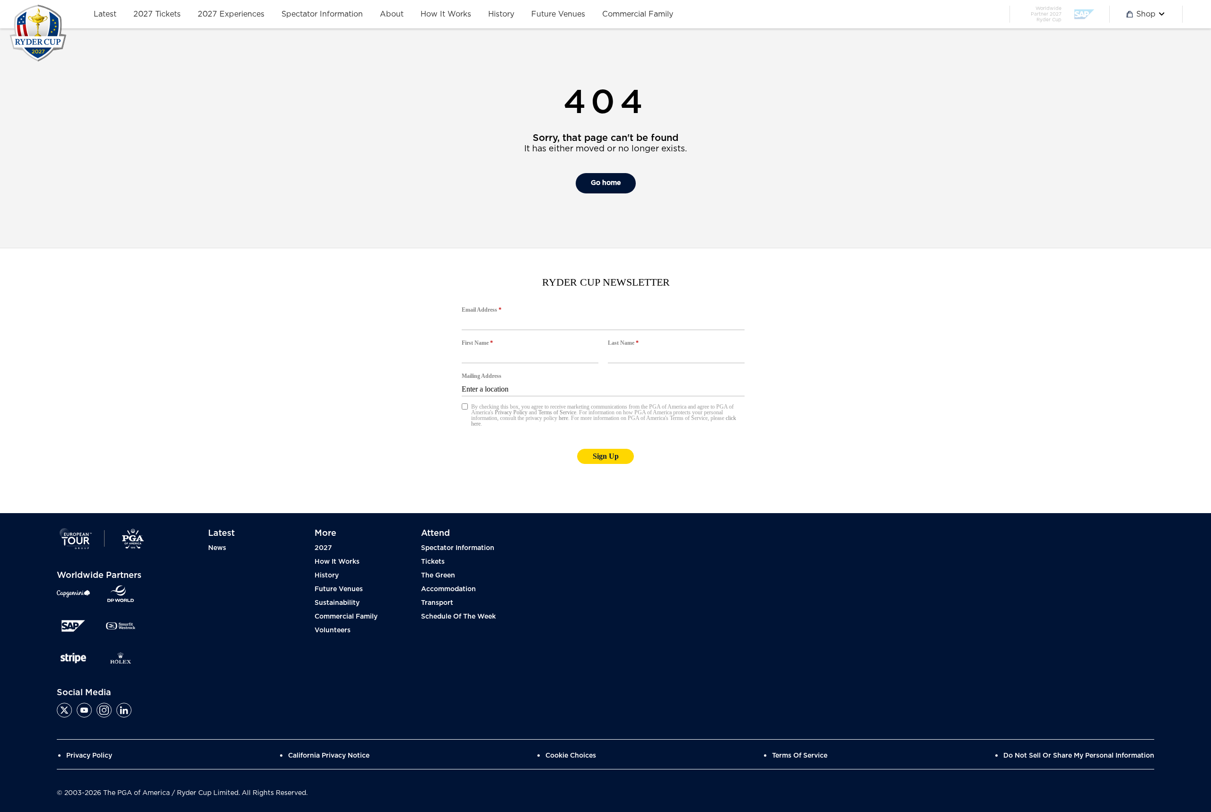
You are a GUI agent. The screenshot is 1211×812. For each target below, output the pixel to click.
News (217, 548)
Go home (606, 183)
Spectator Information (457, 548)
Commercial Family (346, 616)
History (327, 575)
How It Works (337, 562)
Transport (437, 603)
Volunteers (333, 630)
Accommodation (448, 589)
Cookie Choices (570, 755)
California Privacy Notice (328, 755)
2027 (323, 548)
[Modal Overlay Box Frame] (605, 380)
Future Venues (339, 589)
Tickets (433, 562)
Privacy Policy (89, 755)
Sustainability (337, 603)
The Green (438, 575)
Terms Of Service (799, 755)
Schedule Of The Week (458, 616)
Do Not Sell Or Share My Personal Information (1078, 755)
